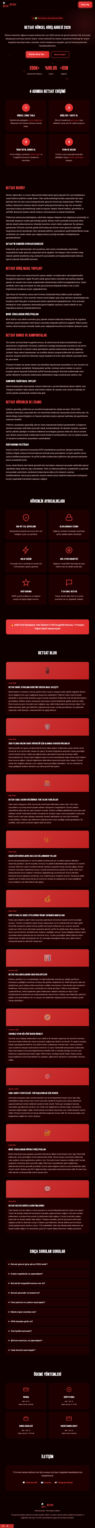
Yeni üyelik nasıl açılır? (21, 1331)
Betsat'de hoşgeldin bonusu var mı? (28, 1283)
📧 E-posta (46, 1482)
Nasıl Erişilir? (60, 54)
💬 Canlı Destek (30, 1482)
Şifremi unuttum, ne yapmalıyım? (26, 1340)
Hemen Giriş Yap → (37, 54)
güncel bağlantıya (35, 120)
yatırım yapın (35, 154)
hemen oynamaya (76, 157)
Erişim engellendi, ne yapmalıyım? (27, 1274)
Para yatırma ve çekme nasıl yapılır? (28, 1302)
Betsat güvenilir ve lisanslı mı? (25, 1293)
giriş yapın (75, 120)
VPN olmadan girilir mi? (22, 1321)
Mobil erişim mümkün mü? (23, 1312)
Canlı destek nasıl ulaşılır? (23, 1350)
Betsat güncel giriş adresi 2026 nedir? (29, 1264)
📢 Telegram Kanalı (63, 1482)
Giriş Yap (85, 4)
